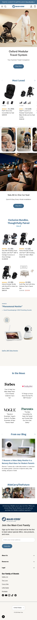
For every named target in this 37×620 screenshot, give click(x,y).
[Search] (6, 6)
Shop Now (18, 66)
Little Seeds (5, 588)
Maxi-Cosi (20, 612)
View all (18, 226)
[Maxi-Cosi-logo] (18, 6)
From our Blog (18, 434)
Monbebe (4, 591)
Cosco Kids (5, 584)
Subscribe (7, 546)
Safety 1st (5, 577)
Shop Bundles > (30, 2)
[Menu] (2, 6)
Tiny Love (5, 580)
